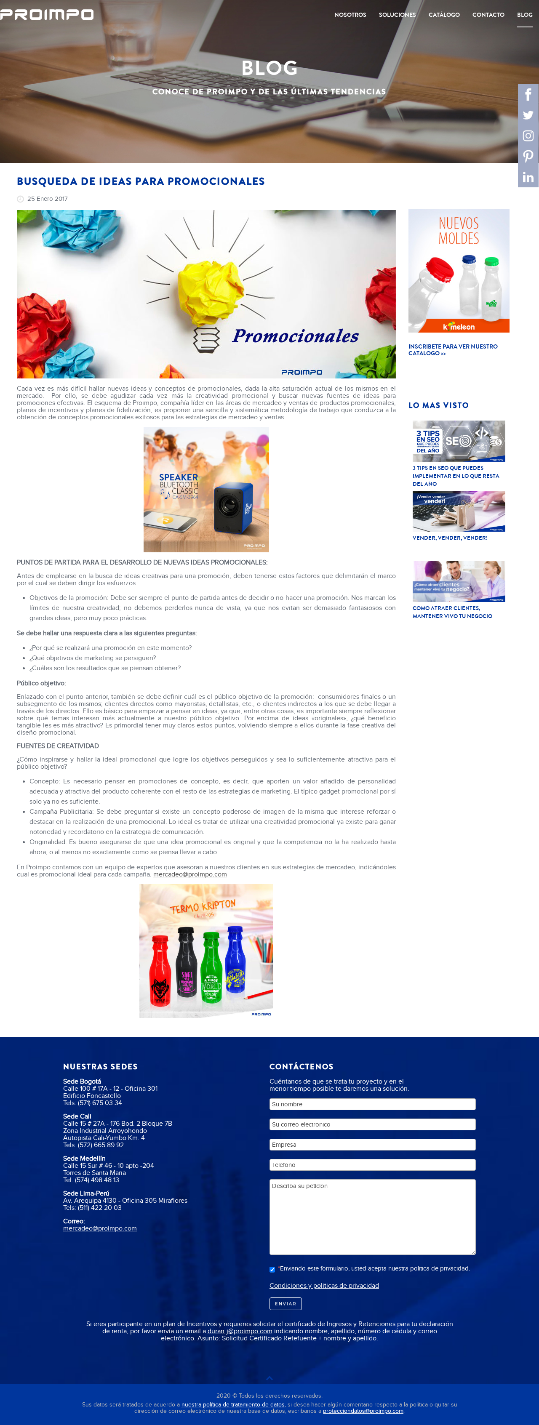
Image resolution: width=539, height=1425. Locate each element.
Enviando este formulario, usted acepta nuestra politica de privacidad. (375, 1268)
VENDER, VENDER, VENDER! (450, 538)
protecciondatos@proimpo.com (363, 1411)
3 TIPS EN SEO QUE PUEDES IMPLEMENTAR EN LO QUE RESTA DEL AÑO (456, 476)
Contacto (488, 15)
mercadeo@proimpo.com (190, 874)
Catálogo (444, 15)
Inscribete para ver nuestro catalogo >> (453, 349)
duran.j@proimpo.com (240, 1330)
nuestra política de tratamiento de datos (233, 1404)
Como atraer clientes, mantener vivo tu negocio (452, 612)
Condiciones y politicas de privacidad (324, 1285)
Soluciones (397, 15)
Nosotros (350, 15)
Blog (525, 15)
